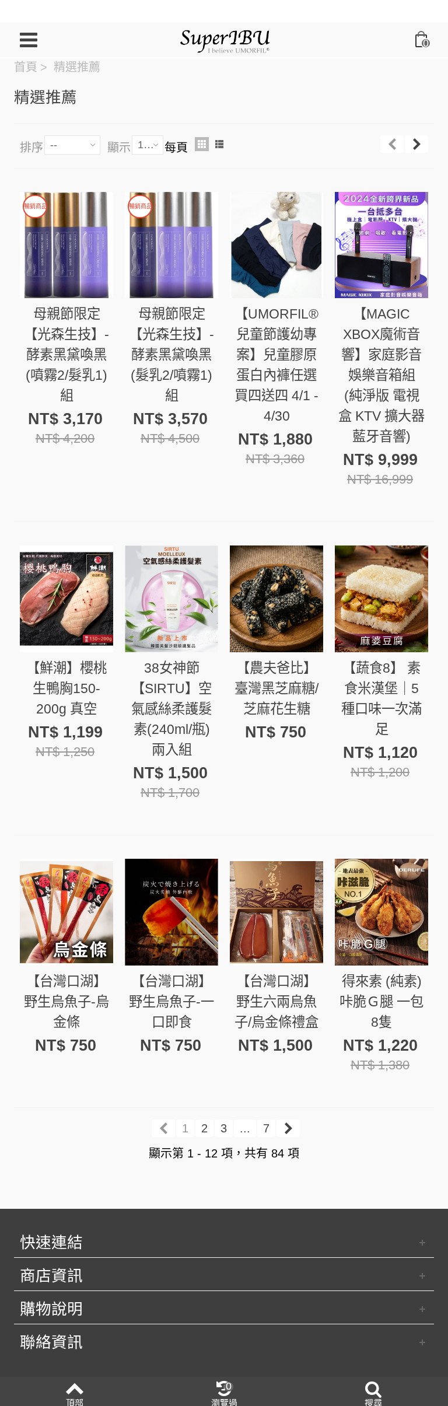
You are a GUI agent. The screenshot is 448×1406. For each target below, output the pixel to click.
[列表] (219, 144)
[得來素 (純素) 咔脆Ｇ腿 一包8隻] (381, 912)
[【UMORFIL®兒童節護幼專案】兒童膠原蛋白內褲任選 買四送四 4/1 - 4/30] (276, 245)
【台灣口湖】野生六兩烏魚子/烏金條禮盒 (276, 1002)
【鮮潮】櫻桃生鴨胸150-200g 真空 (66, 688)
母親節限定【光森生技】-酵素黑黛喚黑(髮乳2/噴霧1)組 (171, 354)
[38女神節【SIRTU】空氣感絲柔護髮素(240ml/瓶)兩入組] (171, 598)
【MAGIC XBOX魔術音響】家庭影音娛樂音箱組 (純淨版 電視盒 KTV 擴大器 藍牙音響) (381, 375)
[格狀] (202, 144)
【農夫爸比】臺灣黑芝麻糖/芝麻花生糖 (276, 688)
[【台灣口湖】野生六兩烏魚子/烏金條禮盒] (276, 912)
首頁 (25, 67)
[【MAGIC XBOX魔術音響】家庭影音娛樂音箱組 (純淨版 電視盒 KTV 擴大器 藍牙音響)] (381, 245)
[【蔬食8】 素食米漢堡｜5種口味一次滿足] (381, 598)
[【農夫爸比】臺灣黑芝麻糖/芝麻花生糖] (276, 598)
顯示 (119, 147)
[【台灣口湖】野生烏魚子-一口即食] (171, 912)
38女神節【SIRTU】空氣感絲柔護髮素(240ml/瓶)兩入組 (171, 708)
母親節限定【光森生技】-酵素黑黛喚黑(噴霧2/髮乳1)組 (66, 354)
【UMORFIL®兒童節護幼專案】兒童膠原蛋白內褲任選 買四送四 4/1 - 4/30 (276, 365)
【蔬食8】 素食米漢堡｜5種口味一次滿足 (381, 698)
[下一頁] (416, 144)
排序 (31, 147)
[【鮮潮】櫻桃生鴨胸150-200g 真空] (66, 598)
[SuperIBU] (225, 38)
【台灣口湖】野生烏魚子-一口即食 (171, 1002)
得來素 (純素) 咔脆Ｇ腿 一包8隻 (382, 1002)
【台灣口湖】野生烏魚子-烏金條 (66, 1002)
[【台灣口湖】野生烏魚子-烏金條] (66, 912)
